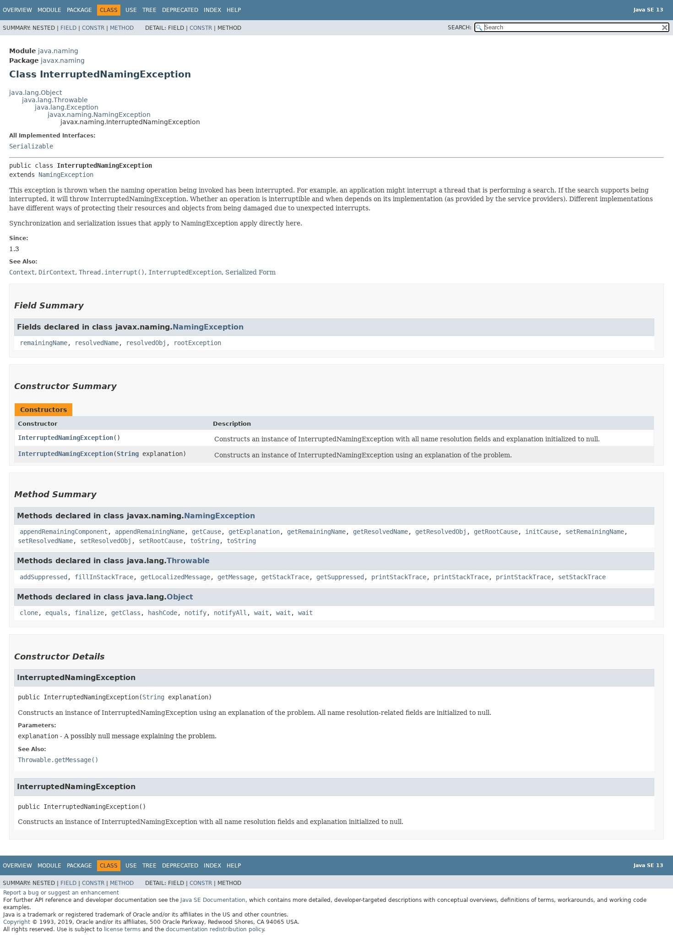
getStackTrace (285, 577)
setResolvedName (45, 540)
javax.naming (63, 60)
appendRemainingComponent (64, 531)
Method (122, 28)
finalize (89, 612)
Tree (149, 10)
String (128, 453)
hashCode (162, 612)
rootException (197, 342)
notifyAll (230, 612)
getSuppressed (340, 577)
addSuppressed (43, 577)
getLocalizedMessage (175, 577)
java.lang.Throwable (55, 100)
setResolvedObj (105, 540)
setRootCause (161, 540)
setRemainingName (594, 531)
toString (204, 540)
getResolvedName (380, 531)
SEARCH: (460, 27)
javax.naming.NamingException (99, 114)
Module (49, 10)
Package (79, 10)
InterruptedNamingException (65, 437)
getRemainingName (316, 531)
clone (29, 612)
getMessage (235, 577)
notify (195, 612)
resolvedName (97, 342)
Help (234, 10)
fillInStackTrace (104, 577)
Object (180, 597)
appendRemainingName (150, 531)
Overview (17, 10)
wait (261, 612)
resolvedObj (146, 342)
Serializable (31, 146)
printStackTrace (398, 577)
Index (212, 10)
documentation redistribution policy (215, 929)
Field (68, 28)
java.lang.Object (35, 92)
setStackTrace (582, 577)
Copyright (16, 922)
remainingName (43, 342)
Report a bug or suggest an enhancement (61, 893)
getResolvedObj (441, 531)
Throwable (188, 560)
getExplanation (254, 531)
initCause (541, 531)
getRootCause (496, 531)
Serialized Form (250, 272)
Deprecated (180, 10)
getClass (126, 612)
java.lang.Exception (66, 107)
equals (56, 612)
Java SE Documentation (212, 900)
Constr (93, 28)
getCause (206, 531)
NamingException (65, 174)
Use (131, 10)
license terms (122, 929)
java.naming (58, 51)
